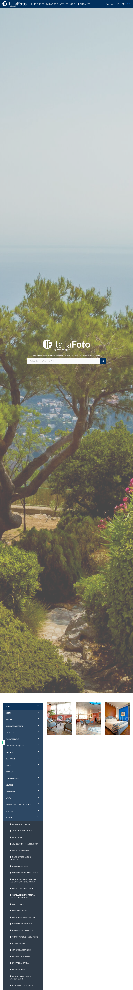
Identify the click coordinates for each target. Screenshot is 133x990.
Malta (8, 798)
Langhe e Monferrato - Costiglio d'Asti (21, 977)
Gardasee (10, 752)
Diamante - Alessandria (22, 930)
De (128, 4)
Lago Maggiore (12, 778)
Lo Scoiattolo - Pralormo (23, 985)
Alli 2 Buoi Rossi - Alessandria (25, 844)
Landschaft (56, 4)
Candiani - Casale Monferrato (25, 872)
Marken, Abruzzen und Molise (18, 804)
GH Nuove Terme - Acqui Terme (25, 937)
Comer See (10, 732)
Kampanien (10, 759)
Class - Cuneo (18, 904)
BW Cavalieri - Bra (20, 866)
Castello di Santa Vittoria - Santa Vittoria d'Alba (23, 896)
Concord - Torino (19, 910)
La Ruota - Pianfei (19, 969)
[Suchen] (103, 361)
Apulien (9, 719)
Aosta (8, 713)
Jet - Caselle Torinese (21, 950)
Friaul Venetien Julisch (15, 745)
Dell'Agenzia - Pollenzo (22, 923)
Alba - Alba (17, 837)
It (118, 4)
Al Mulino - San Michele (22, 830)
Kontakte (84, 4)
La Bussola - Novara (21, 956)
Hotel (72, 4)
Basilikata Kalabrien (14, 726)
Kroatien (9, 771)
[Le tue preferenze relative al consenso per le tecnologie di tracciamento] (2, 742)
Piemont (9, 817)
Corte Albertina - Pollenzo (23, 917)
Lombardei (10, 791)
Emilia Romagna (12, 739)
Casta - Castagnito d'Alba (23, 888)
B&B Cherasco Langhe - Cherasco (21, 858)
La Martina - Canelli (20, 963)
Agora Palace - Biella (21, 824)
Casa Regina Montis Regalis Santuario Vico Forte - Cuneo (23, 880)
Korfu (8, 765)
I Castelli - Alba (18, 943)
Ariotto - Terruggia (20, 850)
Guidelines (37, 4)
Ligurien (9, 785)
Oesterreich (11, 811)
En (123, 4)
